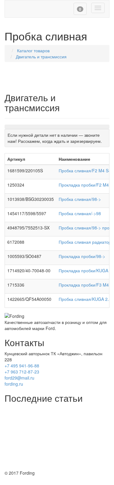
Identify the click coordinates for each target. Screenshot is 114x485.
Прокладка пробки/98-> (82, 256)
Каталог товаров (33, 50)
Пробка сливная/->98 (80, 213)
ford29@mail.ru (19, 378)
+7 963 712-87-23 (22, 372)
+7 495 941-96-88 (22, 366)
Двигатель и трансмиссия (41, 56)
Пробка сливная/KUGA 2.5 (85, 299)
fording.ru (14, 384)
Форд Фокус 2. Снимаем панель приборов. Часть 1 (55, 464)
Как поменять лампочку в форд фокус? (44, 439)
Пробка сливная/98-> (80, 199)
